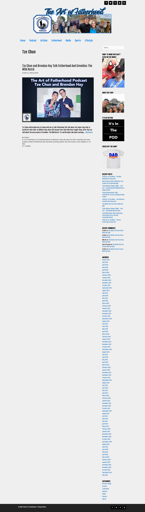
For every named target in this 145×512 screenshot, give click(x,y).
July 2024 (105, 324)
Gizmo (88, 140)
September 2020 (107, 442)
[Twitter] (111, 3)
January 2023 (106, 370)
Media (68, 40)
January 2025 (106, 308)
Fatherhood (56, 40)
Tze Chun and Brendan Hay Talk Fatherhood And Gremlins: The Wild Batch (57, 67)
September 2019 (107, 472)
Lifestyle (89, 40)
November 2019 (106, 467)
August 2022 (105, 383)
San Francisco (72, 142)
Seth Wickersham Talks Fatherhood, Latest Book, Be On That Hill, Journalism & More (112, 215)
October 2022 (106, 378)
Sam (66, 142)
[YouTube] (120, 3)
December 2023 (106, 342)
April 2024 (105, 331)
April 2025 (105, 301)
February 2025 (106, 306)
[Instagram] (115, 3)
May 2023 (105, 360)
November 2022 (106, 375)
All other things (106, 483)
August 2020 (105, 444)
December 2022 (106, 372)
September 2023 (107, 349)
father (74, 140)
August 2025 (105, 290)
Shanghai (83, 142)
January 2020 (106, 462)
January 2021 (106, 431)
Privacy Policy (42, 507)
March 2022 (105, 395)
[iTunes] (124, 3)
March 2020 (105, 457)
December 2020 (106, 434)
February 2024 (106, 336)
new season (49, 142)
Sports (78, 40)
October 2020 (106, 439)
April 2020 (105, 454)
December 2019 (106, 465)
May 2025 (105, 298)
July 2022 (105, 385)
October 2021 (106, 408)
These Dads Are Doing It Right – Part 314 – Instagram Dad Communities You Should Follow (113, 188)
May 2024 (105, 329)
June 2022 (105, 388)
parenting (56, 142)
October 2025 (106, 285)
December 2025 (106, 280)
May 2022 (105, 390)
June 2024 (105, 326)
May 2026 (105, 267)
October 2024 (106, 316)
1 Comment (27, 146)
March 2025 (105, 303)
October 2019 (106, 470)
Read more (89, 132)
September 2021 (107, 411)
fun (85, 140)
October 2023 (106, 347)
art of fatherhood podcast (42, 140)
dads (67, 140)
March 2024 (105, 334)
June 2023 (105, 357)
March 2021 (105, 426)
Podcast (32, 40)
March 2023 (105, 365)
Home (22, 40)
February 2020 (106, 460)
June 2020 (105, 449)
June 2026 (105, 265)
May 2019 (105, 475)
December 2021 (106, 403)
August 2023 (105, 352)
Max (44, 142)
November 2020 (106, 436)
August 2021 (105, 413)
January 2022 (106, 401)
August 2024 (105, 321)
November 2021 (106, 406)
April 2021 (105, 424)
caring (61, 140)
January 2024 (106, 339)
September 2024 (107, 319)
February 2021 (106, 429)
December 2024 (106, 311)
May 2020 (105, 452)
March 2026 (105, 272)
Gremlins (24, 142)
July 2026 (105, 262)
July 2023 (105, 354)
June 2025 (105, 295)
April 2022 (105, 393)
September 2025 (107, 288)
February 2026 (106, 275)
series (78, 142)
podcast (62, 142)
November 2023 (106, 344)
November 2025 (106, 283)
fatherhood (80, 140)
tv (87, 142)
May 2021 (105, 421)
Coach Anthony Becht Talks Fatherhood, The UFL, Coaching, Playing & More (113, 195)
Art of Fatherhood (29, 140)
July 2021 (105, 416)
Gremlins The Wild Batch (35, 142)
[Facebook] (106, 3)
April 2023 (105, 362)
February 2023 (106, 367)
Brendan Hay (54, 140)
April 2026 (105, 270)
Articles (43, 40)
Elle (71, 140)
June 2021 (105, 419)
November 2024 (106, 313)
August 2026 (105, 260)
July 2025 (105, 293)
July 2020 (105, 447)
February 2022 (106, 398)
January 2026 (106, 278)
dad (65, 140)
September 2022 (107, 380)
